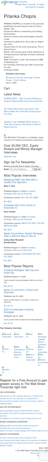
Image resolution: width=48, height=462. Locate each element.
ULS (5, 256)
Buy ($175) (8, 286)
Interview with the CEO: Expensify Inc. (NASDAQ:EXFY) (19, 398)
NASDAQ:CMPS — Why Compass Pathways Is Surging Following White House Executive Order (23, 99)
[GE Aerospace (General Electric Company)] (42, 339)
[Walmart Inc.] (6, 349)
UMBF (35, 197)
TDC (29, 223)
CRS (42, 223)
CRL (27, 197)
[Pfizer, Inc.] (30, 335)
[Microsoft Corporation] (7, 335)
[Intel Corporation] (19, 335)
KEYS (25, 254)
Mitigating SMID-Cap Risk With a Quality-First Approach (20, 181)
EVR (10, 225)
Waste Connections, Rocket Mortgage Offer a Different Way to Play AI (23, 234)
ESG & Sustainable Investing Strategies (18, 311)
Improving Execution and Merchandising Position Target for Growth (23, 443)
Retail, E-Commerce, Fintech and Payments (21, 291)
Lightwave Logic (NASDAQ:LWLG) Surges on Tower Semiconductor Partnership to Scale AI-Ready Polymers (22, 124)
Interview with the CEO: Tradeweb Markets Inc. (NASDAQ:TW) (21, 396)
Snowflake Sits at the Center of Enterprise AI (19, 206)
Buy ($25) (8, 201)
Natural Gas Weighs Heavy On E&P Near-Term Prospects (20, 411)
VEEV (10, 256)
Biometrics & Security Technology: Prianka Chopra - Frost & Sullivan (23, 78)
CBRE (15, 225)
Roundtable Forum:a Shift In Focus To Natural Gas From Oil (20, 418)
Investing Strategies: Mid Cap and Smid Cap (19, 192)
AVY (31, 197)
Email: (6, 169)
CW (38, 223)
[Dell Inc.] (42, 355)
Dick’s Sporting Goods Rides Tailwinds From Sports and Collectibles (23, 440)
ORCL (33, 223)
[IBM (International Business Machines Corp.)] (19, 352)
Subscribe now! (10, 156)
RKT (34, 254)
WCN (30, 254)
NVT (23, 197)
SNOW (24, 223)
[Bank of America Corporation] (31, 357)
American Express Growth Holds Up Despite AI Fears (18, 438)
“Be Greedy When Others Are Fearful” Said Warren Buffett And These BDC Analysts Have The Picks (22, 111)
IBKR (6, 225)
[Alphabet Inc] (6, 369)
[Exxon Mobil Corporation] (42, 349)
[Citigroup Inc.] (30, 349)
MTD (39, 254)
